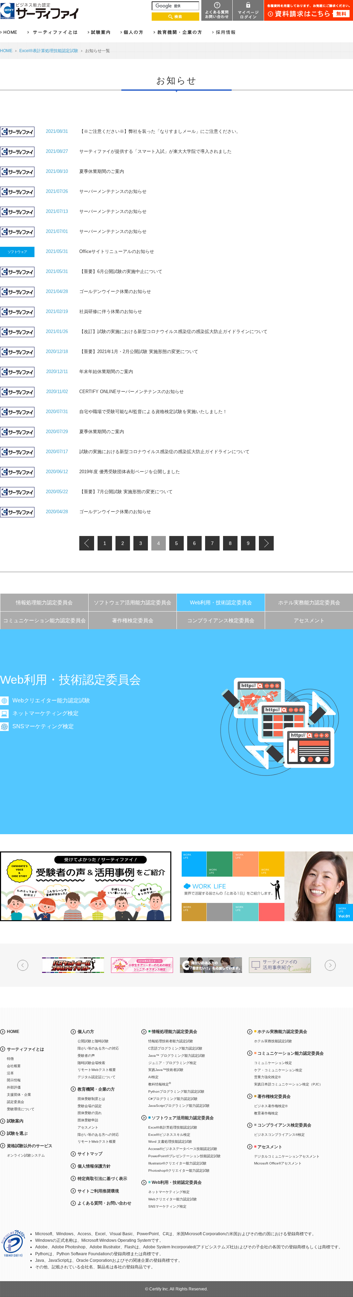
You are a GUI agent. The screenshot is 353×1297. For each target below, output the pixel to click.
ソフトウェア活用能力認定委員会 (132, 602)
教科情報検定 (159, 1084)
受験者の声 (86, 1055)
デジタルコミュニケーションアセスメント (287, 1156)
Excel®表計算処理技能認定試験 (48, 50)
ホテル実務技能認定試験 (273, 1041)
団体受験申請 (88, 1120)
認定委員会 (15, 1102)
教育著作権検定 (266, 1113)
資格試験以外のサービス (29, 1145)
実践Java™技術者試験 (165, 1070)
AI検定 (153, 1077)
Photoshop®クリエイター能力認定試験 (179, 1170)
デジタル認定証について (96, 1077)
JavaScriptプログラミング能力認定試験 (179, 1106)
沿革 (10, 1073)
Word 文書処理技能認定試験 (170, 1141)
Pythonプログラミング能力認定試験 (176, 1091)
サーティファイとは (25, 1049)
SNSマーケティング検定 (43, 726)
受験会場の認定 (90, 1106)
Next (330, 965)
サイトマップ (90, 1153)
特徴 (10, 1059)
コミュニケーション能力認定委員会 (44, 620)
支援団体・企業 (19, 1094)
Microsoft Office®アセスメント (278, 1163)
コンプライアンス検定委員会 (220, 620)
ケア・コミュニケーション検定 (278, 1070)
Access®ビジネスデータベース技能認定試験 (182, 1149)
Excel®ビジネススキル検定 (169, 1135)
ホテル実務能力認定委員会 (309, 602)
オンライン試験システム (26, 1155)
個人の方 (86, 1031)
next (266, 543)
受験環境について (20, 1109)
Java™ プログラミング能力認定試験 (176, 1055)
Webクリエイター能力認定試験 (51, 700)
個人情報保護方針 (94, 1166)
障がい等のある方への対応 (98, 1048)
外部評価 (14, 1087)
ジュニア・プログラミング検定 (172, 1063)
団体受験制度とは (91, 1099)
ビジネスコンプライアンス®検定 (279, 1135)
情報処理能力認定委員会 (44, 602)
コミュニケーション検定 (273, 1063)
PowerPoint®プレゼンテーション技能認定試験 (184, 1156)
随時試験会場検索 (91, 1063)
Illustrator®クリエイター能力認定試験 (177, 1163)
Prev (22, 965)
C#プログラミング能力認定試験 (173, 1099)
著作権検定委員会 (132, 620)
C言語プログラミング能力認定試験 (175, 1048)
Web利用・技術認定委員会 (221, 602)
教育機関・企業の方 (96, 1089)
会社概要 (14, 1066)
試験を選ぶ (17, 1133)
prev (86, 543)
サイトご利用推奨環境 (98, 1191)
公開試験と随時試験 (93, 1041)
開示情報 (14, 1080)
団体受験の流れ (90, 1113)
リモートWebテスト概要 (97, 1070)
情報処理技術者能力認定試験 (170, 1041)
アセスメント (309, 620)
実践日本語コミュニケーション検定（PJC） (288, 1084)
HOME (6, 50)
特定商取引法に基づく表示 (102, 1178)
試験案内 (15, 1121)
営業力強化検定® (267, 1077)
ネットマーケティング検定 (45, 713)
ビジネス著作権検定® (271, 1106)
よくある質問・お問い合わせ (104, 1203)
